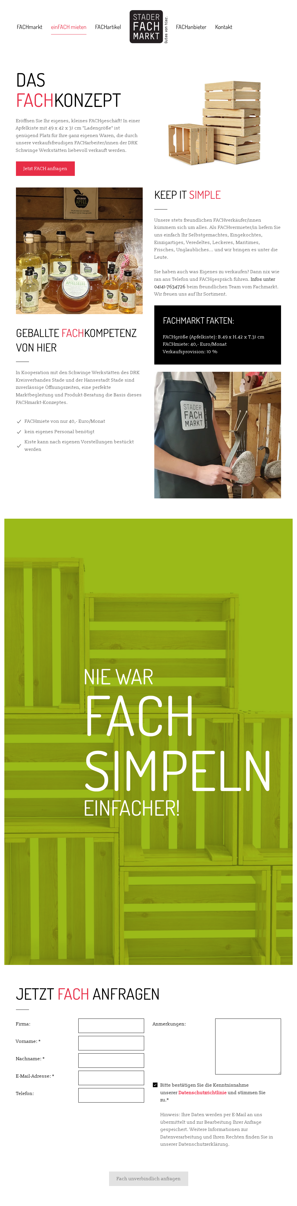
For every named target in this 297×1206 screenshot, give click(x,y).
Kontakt (223, 26)
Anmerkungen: (169, 1024)
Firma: (23, 1024)
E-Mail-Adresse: (35, 1076)
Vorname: (28, 1041)
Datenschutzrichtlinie (203, 1093)
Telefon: (25, 1093)
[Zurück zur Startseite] (148, 26)
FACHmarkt (29, 26)
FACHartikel (108, 26)
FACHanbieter (191, 26)
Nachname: (30, 1059)
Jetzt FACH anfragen (45, 169)
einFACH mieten (68, 26)
